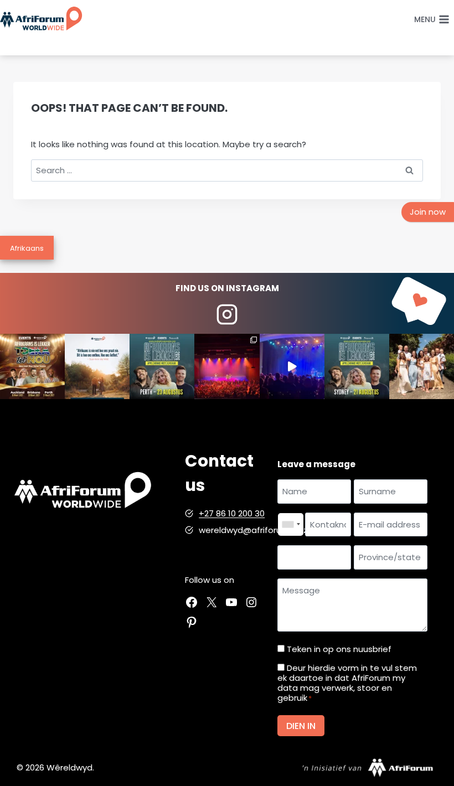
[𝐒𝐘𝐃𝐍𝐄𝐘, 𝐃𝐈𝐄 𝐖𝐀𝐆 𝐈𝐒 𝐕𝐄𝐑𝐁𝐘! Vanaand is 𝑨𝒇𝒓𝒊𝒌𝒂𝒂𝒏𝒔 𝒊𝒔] (356, 366)
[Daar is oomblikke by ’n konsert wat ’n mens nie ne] (292, 366)
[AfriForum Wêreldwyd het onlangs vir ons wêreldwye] (421, 366)
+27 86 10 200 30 (232, 513)
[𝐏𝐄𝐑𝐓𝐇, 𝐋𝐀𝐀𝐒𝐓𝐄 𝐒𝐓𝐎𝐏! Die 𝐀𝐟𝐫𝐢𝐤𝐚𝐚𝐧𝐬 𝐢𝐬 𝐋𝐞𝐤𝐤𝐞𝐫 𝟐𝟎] (162, 366)
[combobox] (290, 524)
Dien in (301, 726)
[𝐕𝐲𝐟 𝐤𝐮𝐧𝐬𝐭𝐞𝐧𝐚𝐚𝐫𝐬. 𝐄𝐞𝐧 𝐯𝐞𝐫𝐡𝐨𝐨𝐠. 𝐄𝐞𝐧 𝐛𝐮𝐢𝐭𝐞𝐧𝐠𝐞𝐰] (32, 366)
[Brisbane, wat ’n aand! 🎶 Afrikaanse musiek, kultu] (226, 366)
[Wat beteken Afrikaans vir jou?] (97, 366)
